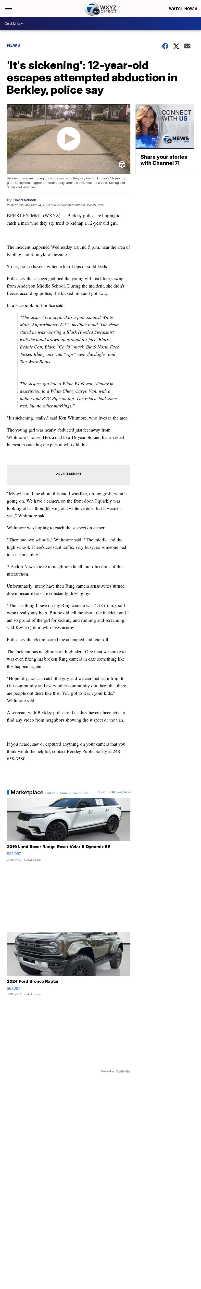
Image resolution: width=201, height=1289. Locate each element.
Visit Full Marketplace (114, 792)
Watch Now (182, 8)
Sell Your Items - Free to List (66, 793)
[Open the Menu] (8, 8)
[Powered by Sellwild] (123, 1071)
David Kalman (24, 200)
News (13, 45)
